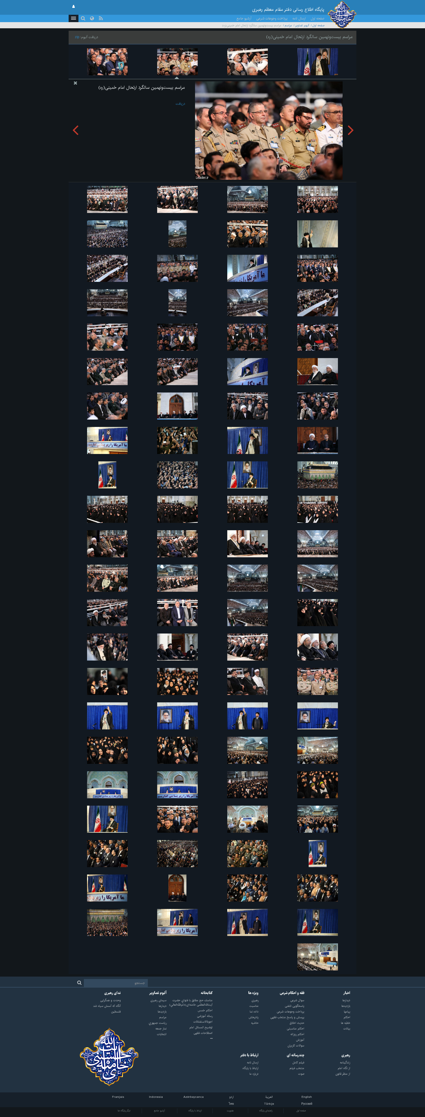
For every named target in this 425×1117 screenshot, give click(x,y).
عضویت (230, 1111)
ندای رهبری (112, 993)
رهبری (345, 1055)
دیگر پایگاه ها (124, 1111)
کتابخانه (206, 993)
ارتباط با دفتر (249, 1055)
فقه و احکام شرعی (292, 993)
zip (77, 37)
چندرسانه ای (295, 1055)
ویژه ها (253, 993)
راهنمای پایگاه (266, 1111)
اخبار (346, 993)
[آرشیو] (189, 1039)
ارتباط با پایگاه (195, 1111)
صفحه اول (317, 18)
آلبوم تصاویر (302, 25)
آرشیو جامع (244, 18)
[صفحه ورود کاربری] (73, 7)
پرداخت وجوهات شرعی (272, 18)
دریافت (180, 104)
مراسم (288, 25)
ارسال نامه (299, 18)
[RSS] (100, 18)
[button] (73, 18)
